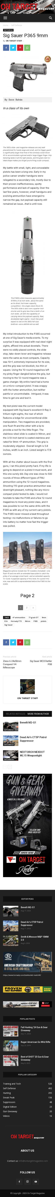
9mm (44, 617)
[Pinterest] (20, 48)
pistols (43, 621)
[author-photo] (27, 694)
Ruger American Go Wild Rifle (35, 1042)
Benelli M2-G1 (28, 722)
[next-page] (10, 767)
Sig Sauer (8, 625)
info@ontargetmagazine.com (33, 1160)
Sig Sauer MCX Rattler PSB (41, 663)
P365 (35, 621)
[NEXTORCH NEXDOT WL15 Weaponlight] (10, 755)
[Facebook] (6, 48)
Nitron (27, 621)
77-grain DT (33, 617)
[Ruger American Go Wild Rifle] (10, 1046)
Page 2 (27, 595)
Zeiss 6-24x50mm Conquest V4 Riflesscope (12, 664)
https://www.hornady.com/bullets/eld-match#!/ (22, 975)
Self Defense (16, 25)
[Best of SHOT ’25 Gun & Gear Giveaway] (10, 1060)
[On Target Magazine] (27, 7)
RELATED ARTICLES (15, 714)
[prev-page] (5, 767)
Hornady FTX (16, 621)
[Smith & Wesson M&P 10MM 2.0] (10, 940)
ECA (5, 621)
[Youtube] (36, 1182)
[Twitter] (13, 48)
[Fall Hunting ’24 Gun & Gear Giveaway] (10, 1031)
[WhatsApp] (27, 48)
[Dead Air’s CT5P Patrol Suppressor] (10, 741)
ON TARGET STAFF (14, 41)
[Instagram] (27, 1182)
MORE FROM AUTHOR (38, 714)
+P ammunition (18, 617)
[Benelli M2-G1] (10, 726)
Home (5, 25)
